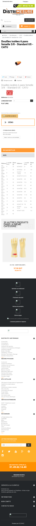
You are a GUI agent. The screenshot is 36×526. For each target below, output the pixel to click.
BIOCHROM (4, 422)
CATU (2, 426)
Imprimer (19, 80)
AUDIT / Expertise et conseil (8, 403)
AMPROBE (3, 418)
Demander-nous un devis (18, 476)
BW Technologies (5, 425)
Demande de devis (7, 1)
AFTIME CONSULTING (6, 417)
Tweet (5, 77)
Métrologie (4, 407)
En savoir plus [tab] (9, 150)
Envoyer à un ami (8, 80)
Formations (4, 404)
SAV (2, 411)
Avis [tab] (4, 155)
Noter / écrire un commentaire (11, 137)
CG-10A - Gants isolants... (18, 265)
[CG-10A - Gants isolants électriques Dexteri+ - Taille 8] (18, 247)
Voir (2, 412)
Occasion (3, 409)
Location (3, 406)
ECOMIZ (21, 523)
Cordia (2, 431)
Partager (12, 77)
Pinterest (28, 77)
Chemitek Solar (5, 429)
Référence (4, 97)
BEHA (2, 420)
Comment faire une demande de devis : (11, 113)
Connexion (8, 26)
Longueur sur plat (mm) (6, 102)
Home (5, 35)
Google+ (20, 77)
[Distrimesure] (18, 12)
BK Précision (4, 423)
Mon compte (6, 501)
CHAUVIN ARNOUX (6, 428)
